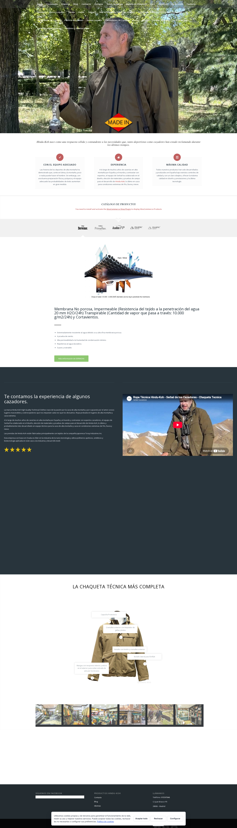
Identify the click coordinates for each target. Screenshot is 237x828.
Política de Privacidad (171, 12)
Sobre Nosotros (115, 4)
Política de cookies (147, 12)
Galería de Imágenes (136, 4)
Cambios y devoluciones (49, 28)
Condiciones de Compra (49, 20)
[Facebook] (39, 36)
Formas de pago (161, 20)
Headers (41, 12)
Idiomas (97, 806)
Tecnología (52, 4)
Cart (152, 4)
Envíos (136, 20)
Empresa (65, 4)
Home (81, 12)
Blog (75, 4)
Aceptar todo (141, 818)
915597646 (165, 797)
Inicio (40, 4)
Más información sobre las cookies (117, 12)
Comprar (99, 4)
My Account (177, 4)
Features (191, 4)
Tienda (71, 12)
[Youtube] (43, 36)
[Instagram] (47, 36)
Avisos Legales (56, 12)
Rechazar (158, 818)
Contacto (86, 4)
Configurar (175, 818)
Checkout (163, 4)
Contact (92, 12)
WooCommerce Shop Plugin (119, 209)
